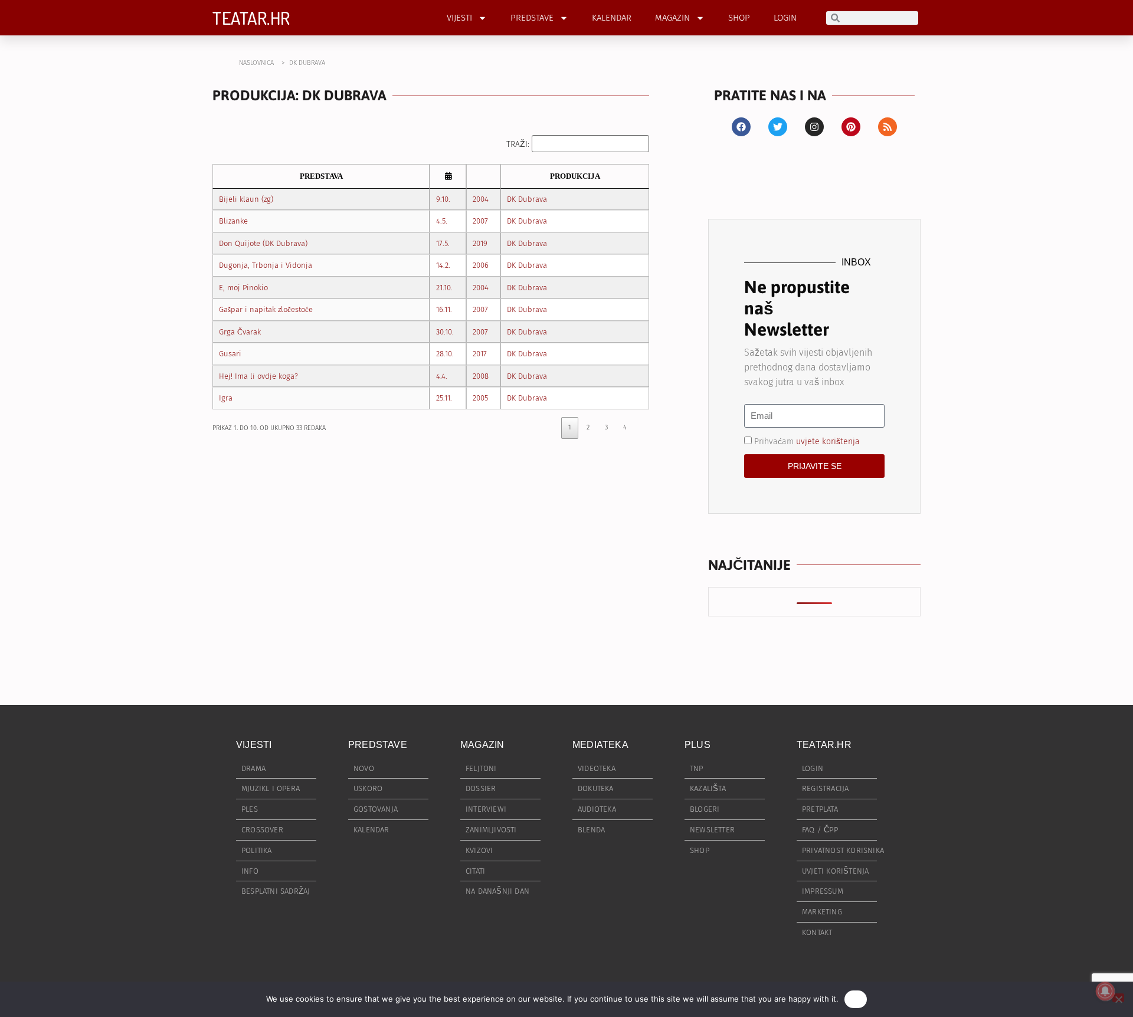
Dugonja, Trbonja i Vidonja (265, 265)
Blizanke (233, 220)
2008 (481, 376)
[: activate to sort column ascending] (448, 176)
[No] (1118, 997)
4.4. (441, 376)
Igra (226, 397)
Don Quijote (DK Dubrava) (263, 243)
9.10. (443, 199)
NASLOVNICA (256, 63)
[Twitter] (777, 126)
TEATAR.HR (251, 17)
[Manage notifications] (1105, 991)
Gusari (230, 353)
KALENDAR (611, 17)
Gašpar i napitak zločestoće (266, 309)
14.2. (443, 265)
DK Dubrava (527, 199)
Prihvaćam (807, 441)
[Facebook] (741, 126)
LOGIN (785, 17)
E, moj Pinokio (243, 287)
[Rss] (887, 126)
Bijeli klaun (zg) (246, 199)
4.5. (441, 220)
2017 (480, 353)
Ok (855, 998)
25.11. (444, 397)
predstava (321, 176)
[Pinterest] (850, 126)
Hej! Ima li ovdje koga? (258, 376)
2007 (480, 220)
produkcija (575, 176)
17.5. (443, 243)
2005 (480, 397)
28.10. (445, 353)
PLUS (697, 745)
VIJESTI (459, 17)
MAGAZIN (672, 17)
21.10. (444, 287)
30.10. (445, 331)
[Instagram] (814, 126)
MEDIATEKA (600, 745)
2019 (480, 243)
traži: (519, 144)
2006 (481, 265)
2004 (481, 199)
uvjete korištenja (828, 441)
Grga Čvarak (240, 331)
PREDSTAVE (532, 17)
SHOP (739, 17)
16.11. (444, 309)
